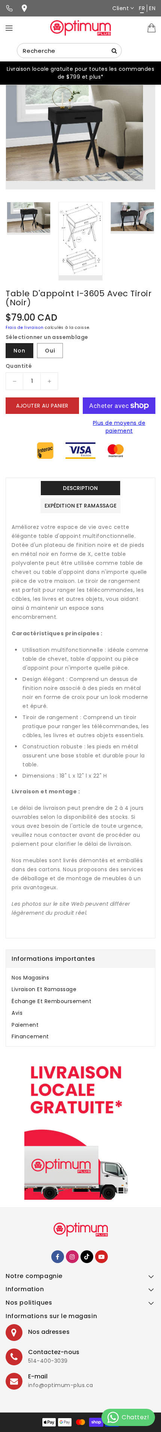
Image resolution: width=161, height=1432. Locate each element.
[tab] (80, 977)
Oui (50, 350)
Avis (17, 1013)
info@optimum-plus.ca (60, 1385)
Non (19, 350)
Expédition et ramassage (80, 505)
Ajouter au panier (42, 405)
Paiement (25, 1025)
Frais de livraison (25, 327)
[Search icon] (114, 50)
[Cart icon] (151, 27)
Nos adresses (49, 1331)
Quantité (19, 366)
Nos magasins (30, 977)
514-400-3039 (48, 1361)
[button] (80, 1278)
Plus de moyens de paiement (119, 427)
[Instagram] (72, 1256)
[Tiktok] (86, 1256)
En (152, 8)
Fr (142, 8)
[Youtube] (101, 1256)
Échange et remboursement (51, 1001)
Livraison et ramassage (44, 989)
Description (80, 488)
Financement (30, 1036)
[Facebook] (57, 1256)
